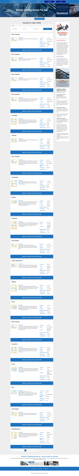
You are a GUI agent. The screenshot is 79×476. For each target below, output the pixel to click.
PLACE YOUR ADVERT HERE (39, 18)
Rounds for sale (15, 1)
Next (39, 450)
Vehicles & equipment (27, 1)
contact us (44, 459)
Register (49, 1)
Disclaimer (40, 468)
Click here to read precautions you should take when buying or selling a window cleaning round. (62, 85)
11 (29, 450)
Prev (12, 450)
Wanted (38, 1)
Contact (46, 468)
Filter (47, 28)
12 (31, 450)
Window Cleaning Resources (61, 60)
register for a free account (63, 42)
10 (27, 450)
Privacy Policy (34, 468)
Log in (61, 1)
